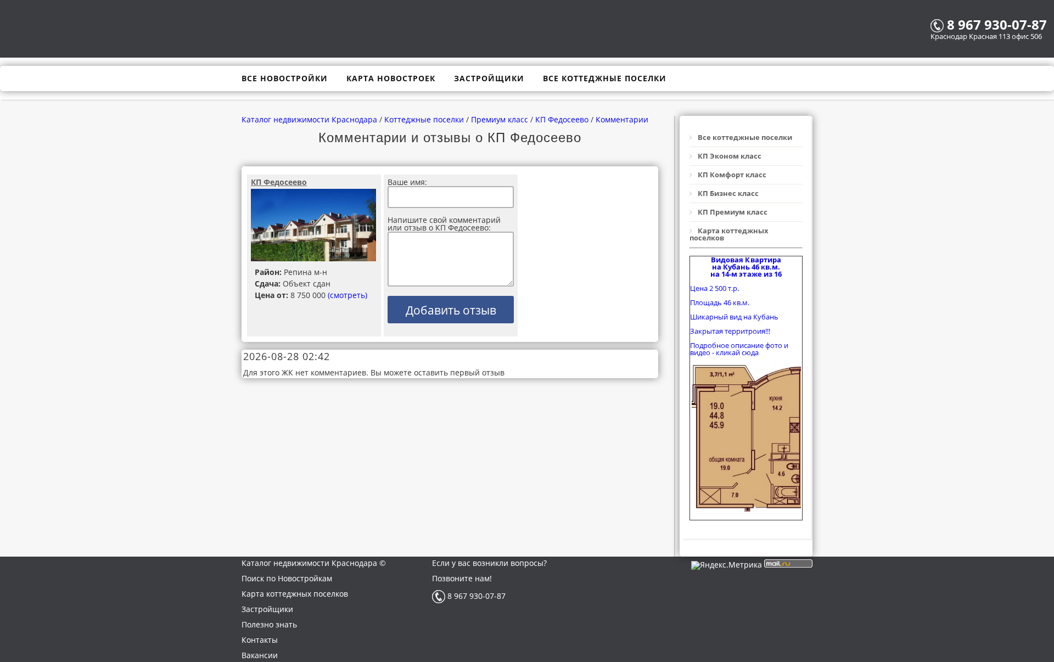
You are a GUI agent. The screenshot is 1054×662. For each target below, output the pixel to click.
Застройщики (267, 609)
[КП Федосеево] (314, 225)
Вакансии (260, 655)
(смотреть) (347, 295)
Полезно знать (269, 624)
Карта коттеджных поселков (295, 593)
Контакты (260, 640)
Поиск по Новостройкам (287, 578)
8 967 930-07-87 (475, 596)
